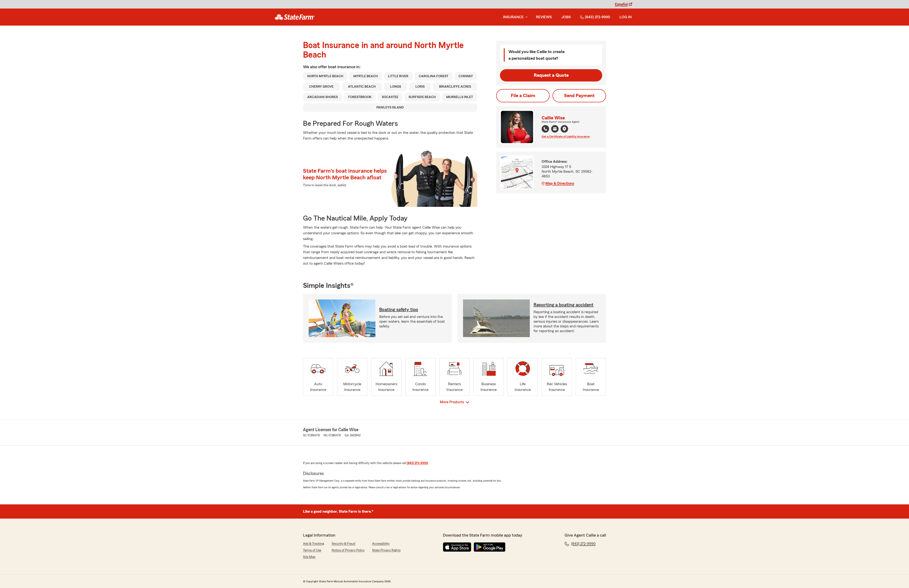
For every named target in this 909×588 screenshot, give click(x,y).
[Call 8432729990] (545, 129)
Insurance (513, 17)
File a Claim (523, 95)
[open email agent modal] (555, 129)
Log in (625, 17)
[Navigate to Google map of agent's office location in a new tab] (564, 129)
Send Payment (579, 95)
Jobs (566, 17)
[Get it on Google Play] (489, 547)
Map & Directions (559, 183)
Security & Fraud (343, 543)
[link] (295, 17)
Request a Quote (551, 75)
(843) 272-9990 (597, 17)
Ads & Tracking (313, 543)
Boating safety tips (398, 309)
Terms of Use (312, 550)
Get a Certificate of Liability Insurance (566, 136)
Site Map (309, 557)
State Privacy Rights (386, 550)
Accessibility (381, 543)
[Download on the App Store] (457, 547)
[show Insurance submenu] (525, 17)
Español (621, 4)
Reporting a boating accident (563, 305)
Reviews (544, 17)
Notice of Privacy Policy (348, 550)
